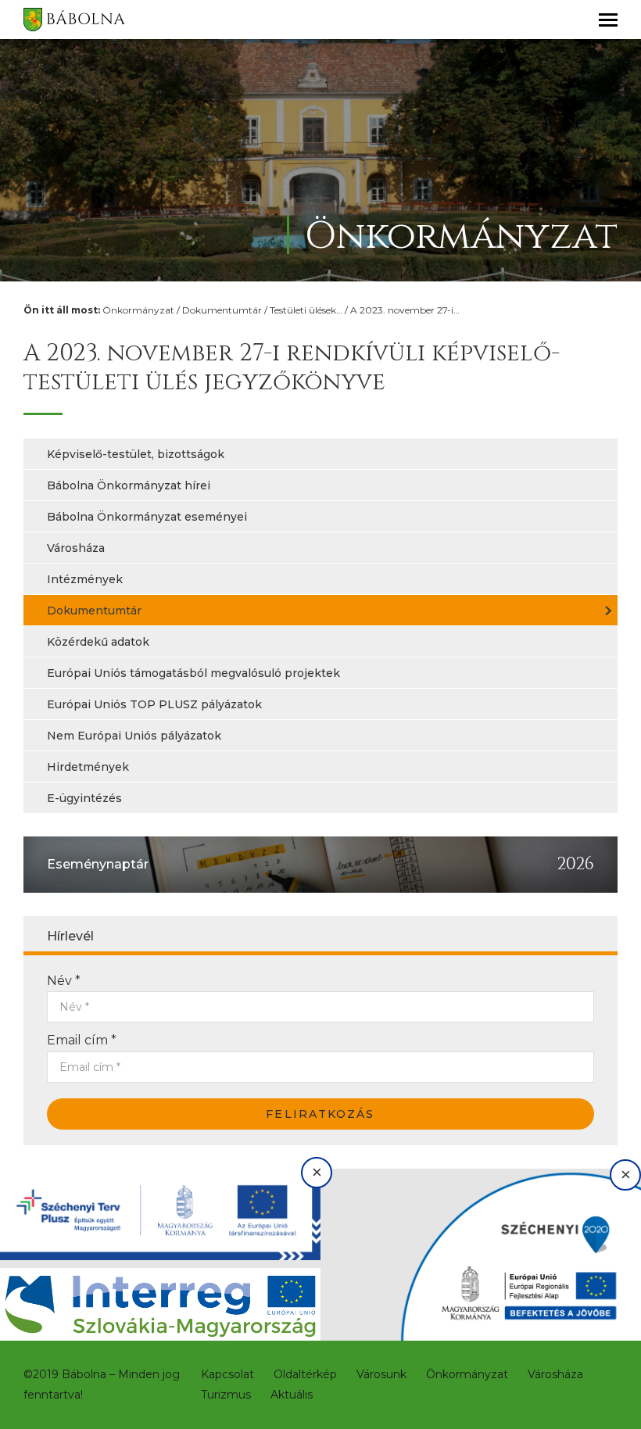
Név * (64, 980)
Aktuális (291, 1395)
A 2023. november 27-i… (405, 310)
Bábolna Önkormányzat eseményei (147, 517)
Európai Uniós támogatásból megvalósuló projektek (193, 673)
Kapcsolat (227, 1374)
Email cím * (81, 1040)
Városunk (381, 1374)
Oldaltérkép (305, 1374)
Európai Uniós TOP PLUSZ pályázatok (154, 704)
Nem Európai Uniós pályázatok (134, 736)
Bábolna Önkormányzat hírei (128, 485)
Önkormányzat (138, 310)
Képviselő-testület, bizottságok (135, 454)
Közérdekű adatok (98, 642)
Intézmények (85, 579)
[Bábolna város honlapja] (74, 19)
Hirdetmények (88, 767)
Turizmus (226, 1395)
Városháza (76, 548)
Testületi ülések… (306, 310)
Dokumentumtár (222, 310)
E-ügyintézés (84, 798)
